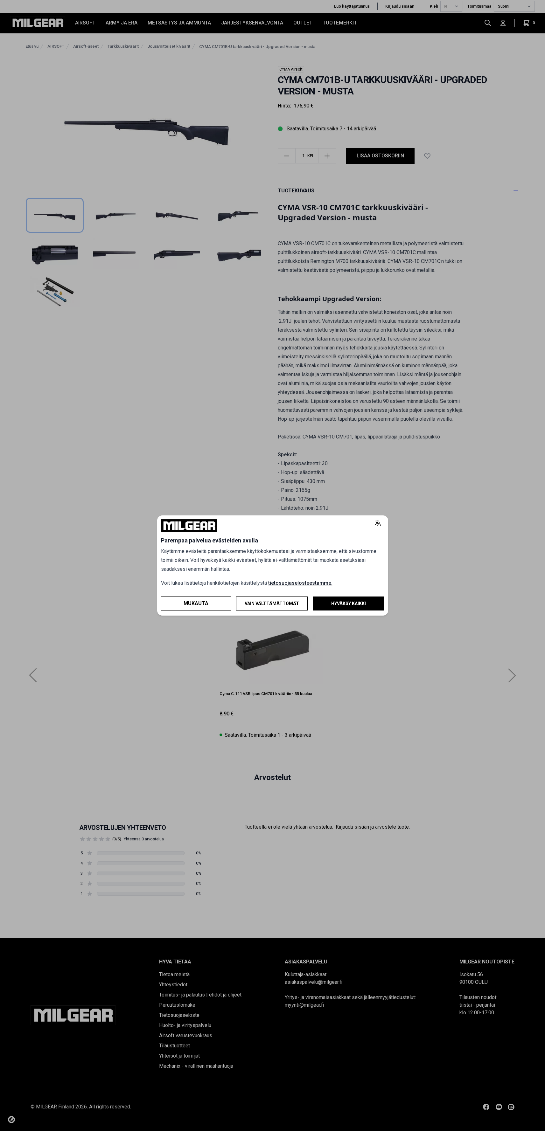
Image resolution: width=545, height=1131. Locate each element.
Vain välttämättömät (272, 603)
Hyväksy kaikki (348, 603)
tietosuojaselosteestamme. (300, 583)
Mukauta (196, 603)
